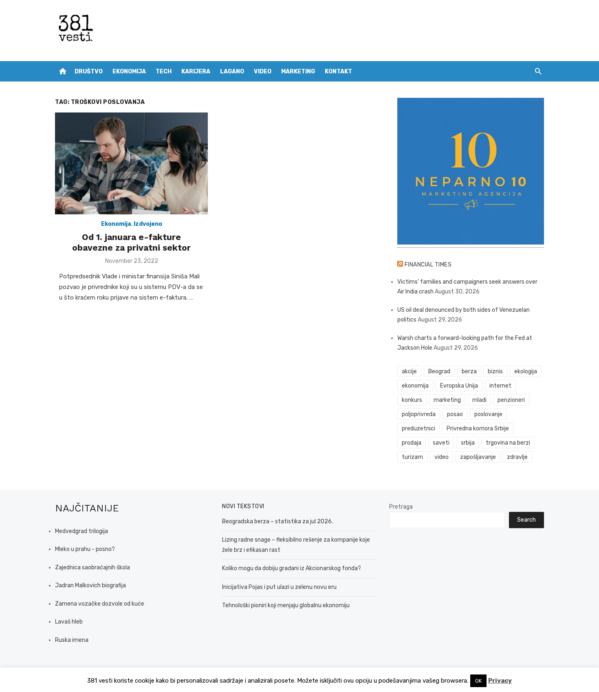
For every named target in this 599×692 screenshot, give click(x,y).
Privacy (500, 680)
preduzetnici (418, 428)
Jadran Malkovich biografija (90, 585)
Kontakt (338, 71)
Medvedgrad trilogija (81, 531)
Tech (164, 71)
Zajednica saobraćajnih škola (92, 567)
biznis (495, 371)
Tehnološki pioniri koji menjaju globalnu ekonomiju (286, 605)
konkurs (412, 400)
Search (526, 519)
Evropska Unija (459, 385)
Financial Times (428, 264)
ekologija (525, 371)
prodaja (411, 442)
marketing (447, 400)
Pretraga (401, 506)
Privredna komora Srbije (478, 428)
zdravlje (517, 457)
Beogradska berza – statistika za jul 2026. (277, 521)
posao (455, 414)
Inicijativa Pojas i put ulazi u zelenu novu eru (279, 587)
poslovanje (488, 414)
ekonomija (415, 385)
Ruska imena (71, 640)
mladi (479, 400)
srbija (468, 442)
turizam (412, 457)
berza (469, 371)
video (441, 457)
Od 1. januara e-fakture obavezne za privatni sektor (131, 242)
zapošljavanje (478, 457)
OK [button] (478, 681)
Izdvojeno (148, 223)
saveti (441, 442)
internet (500, 385)
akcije (409, 371)
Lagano (232, 71)
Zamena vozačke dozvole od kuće (99, 603)
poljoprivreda (419, 414)
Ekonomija (129, 71)
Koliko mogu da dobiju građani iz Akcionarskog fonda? (291, 568)
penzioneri (511, 400)
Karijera (195, 71)
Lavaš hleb (69, 621)
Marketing (298, 71)
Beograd (439, 371)
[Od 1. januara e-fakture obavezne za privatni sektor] (131, 163)
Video (262, 71)
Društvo (89, 71)
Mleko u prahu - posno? (85, 549)
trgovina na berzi (508, 442)
